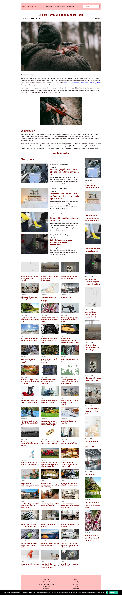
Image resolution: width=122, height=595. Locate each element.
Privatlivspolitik (114, 592)
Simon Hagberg (64, 235)
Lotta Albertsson (36, 19)
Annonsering (48, 6)
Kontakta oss (70, 6)
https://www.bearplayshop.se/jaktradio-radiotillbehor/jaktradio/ (82, 83)
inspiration (98, 19)
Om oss (56, 6)
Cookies (62, 6)
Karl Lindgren (63, 188)
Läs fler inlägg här (61, 153)
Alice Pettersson (64, 164)
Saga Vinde (63, 213)
